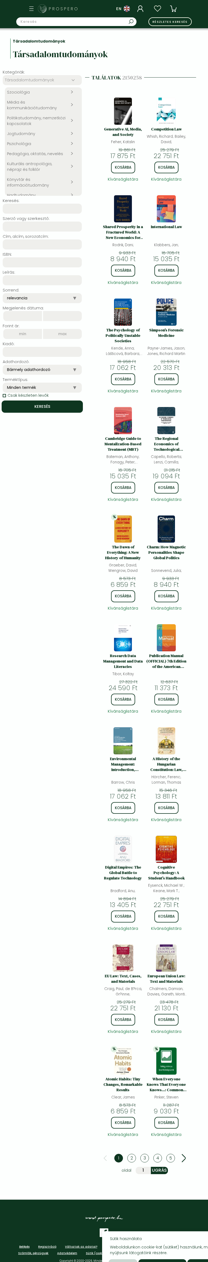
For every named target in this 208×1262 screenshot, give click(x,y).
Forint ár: (11, 326)
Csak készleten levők (28, 395)
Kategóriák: (14, 72)
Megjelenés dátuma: (23, 308)
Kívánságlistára (123, 179)
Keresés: (11, 200)
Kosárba (123, 167)
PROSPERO (64, 9)
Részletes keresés (170, 22)
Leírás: (9, 272)
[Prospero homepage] (42, 8)
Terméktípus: (15, 379)
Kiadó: (9, 344)
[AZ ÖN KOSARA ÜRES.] (173, 8)
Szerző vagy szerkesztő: (26, 218)
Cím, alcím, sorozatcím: (26, 236)
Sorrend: (11, 290)
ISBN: (7, 254)
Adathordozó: (16, 361)
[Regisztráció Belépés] (141, 8)
